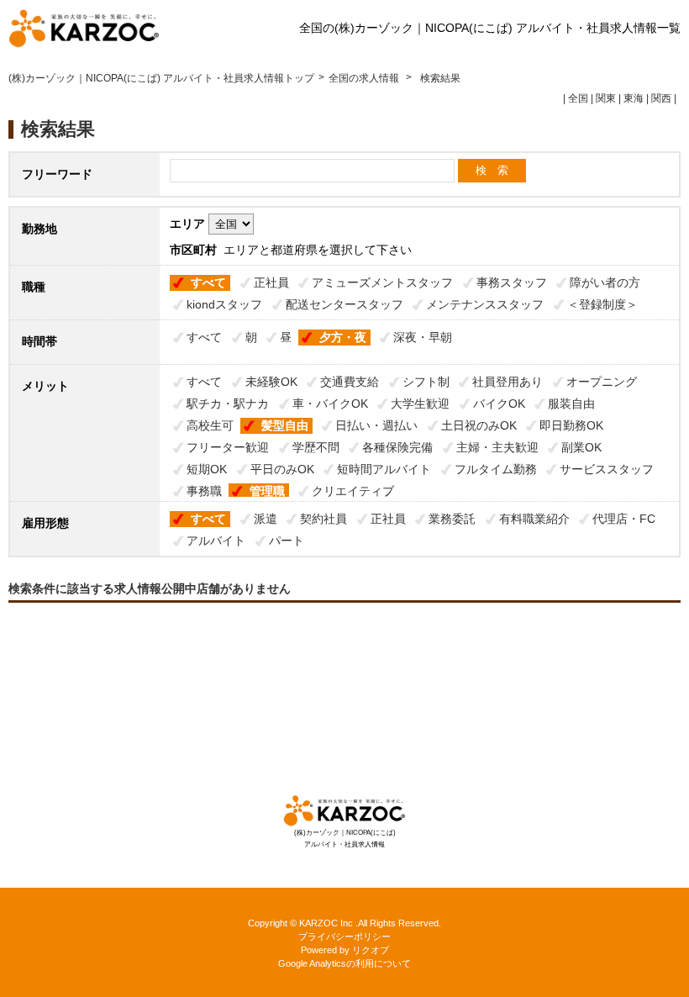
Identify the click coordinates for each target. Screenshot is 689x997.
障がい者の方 (605, 282)
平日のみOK (282, 469)
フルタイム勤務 (496, 469)
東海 (633, 98)
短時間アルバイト (384, 469)
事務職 (204, 491)
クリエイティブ (353, 491)
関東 (606, 98)
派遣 (265, 518)
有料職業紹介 (534, 518)
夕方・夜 (342, 337)
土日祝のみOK (479, 425)
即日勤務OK (571, 425)
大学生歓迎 (420, 403)
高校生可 (210, 425)
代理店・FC (623, 518)
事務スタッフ (511, 282)
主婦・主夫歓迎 (497, 447)
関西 (661, 98)
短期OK (207, 469)
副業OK (581, 447)
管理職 (267, 491)
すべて (208, 282)
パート (286, 540)
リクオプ (370, 950)
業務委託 (452, 518)
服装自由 (571, 403)
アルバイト (216, 540)
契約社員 (323, 518)
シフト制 (426, 381)
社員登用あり (507, 381)
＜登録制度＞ (602, 304)
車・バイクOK (330, 403)
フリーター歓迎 (228, 447)
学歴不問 (315, 447)
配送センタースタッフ (344, 304)
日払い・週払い (376, 425)
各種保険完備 (397, 447)
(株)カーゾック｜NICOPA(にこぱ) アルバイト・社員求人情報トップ (161, 78)
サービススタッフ (607, 469)
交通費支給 (349, 381)
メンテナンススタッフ (485, 304)
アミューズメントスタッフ (382, 282)
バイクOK (499, 403)
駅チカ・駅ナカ (228, 403)
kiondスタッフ (224, 304)
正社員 (271, 282)
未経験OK (271, 381)
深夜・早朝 (422, 337)
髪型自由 (284, 425)
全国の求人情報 (365, 78)
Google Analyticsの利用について (344, 963)
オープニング (601, 381)
